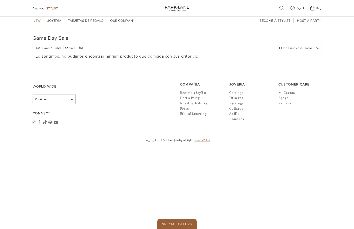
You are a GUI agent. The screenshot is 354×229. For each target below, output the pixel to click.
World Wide (45, 86)
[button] (282, 8)
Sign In (300, 8)
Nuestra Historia (193, 103)
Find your (45, 8)
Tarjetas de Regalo (86, 21)
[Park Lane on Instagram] (35, 123)
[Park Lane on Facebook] (40, 123)
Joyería (54, 21)
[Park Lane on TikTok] (45, 123)
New (37, 21)
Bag (318, 8)
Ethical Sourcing (193, 114)
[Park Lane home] (177, 8)
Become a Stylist (275, 21)
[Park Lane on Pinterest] (50, 123)
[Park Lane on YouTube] (56, 123)
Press (184, 109)
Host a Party (309, 21)
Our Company (122, 21)
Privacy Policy (202, 140)
